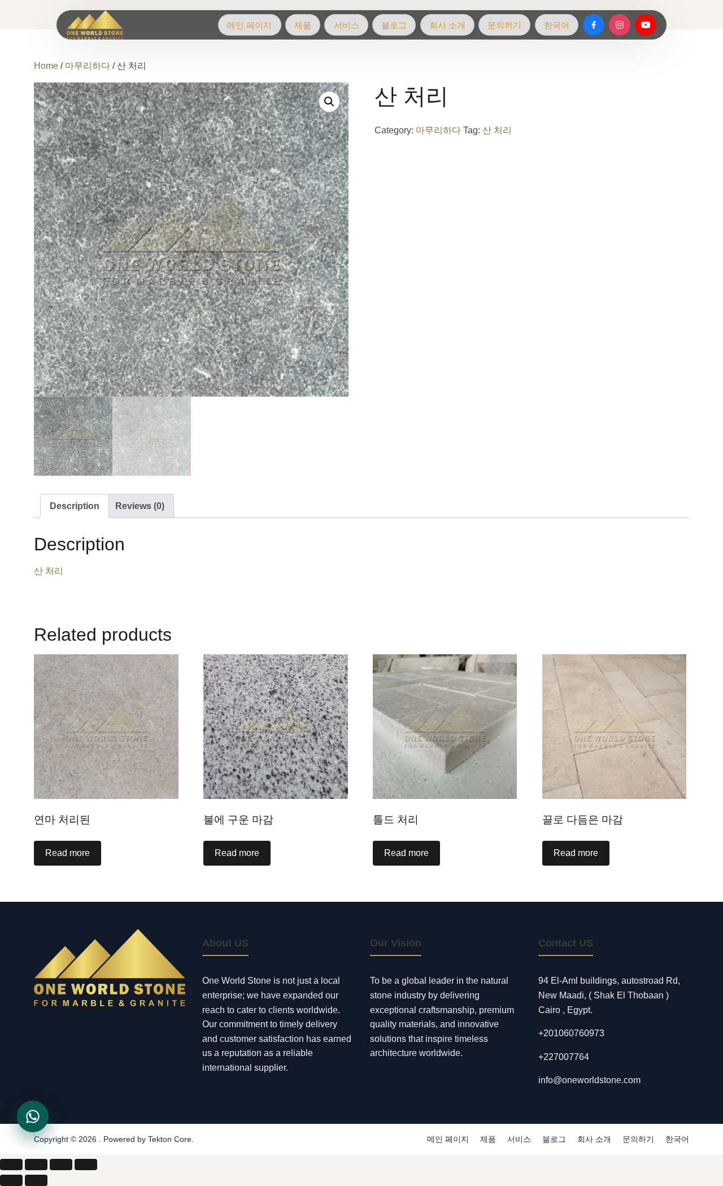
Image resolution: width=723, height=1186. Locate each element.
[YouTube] (645, 25)
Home (46, 66)
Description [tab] (74, 506)
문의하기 (504, 25)
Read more (67, 853)
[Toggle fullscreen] (36, 1164)
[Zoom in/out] (11, 1164)
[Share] (61, 1164)
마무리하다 (87, 66)
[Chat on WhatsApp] (33, 1116)
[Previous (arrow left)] (11, 1180)
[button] (329, 102)
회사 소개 (447, 25)
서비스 (346, 25)
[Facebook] (593, 25)
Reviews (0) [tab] (139, 506)
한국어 (556, 25)
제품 (302, 25)
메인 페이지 (249, 25)
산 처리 (497, 130)
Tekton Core (169, 1139)
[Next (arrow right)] (36, 1180)
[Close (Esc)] (86, 1164)
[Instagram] (619, 25)
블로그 (394, 25)
